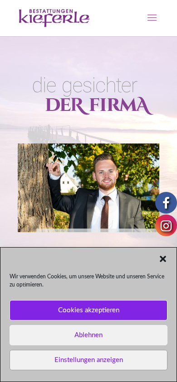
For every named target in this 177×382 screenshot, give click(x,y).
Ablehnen (88, 335)
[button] (162, 258)
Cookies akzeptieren (88, 310)
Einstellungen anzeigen (88, 360)
